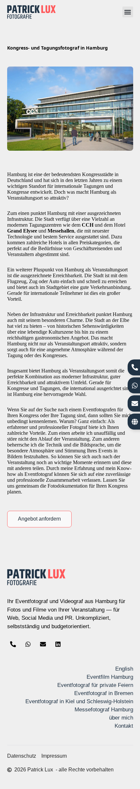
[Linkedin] (58, 644)
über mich (121, 718)
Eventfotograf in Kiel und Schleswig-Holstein (79, 701)
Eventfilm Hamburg (110, 677)
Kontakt (124, 726)
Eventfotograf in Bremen (103, 693)
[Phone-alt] (13, 644)
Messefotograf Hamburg (104, 709)
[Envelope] (43, 644)
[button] (127, 12)
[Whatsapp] (28, 644)
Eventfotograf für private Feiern (95, 685)
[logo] (31, 12)
